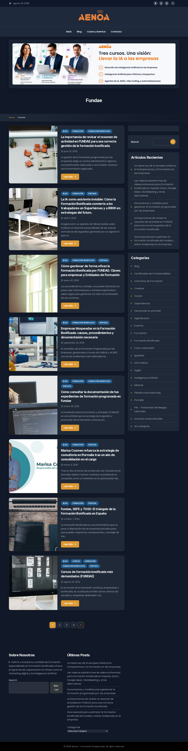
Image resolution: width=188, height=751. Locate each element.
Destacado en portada (147, 310)
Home (12, 117)
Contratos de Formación (148, 281)
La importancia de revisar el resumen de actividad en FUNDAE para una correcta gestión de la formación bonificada (89, 141)
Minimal (138, 385)
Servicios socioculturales (148, 418)
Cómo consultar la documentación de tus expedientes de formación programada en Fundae (91, 396)
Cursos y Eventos (96, 31)
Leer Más (68, 176)
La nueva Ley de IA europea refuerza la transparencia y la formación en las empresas (155, 169)
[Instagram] (166, 3)
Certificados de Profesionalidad (152, 273)
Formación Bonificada (99, 131)
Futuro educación (144, 348)
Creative (139, 288)
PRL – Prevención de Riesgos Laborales (150, 409)
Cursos (76, 561)
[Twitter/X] (161, 3)
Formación (78, 131)
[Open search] (173, 3)
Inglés (137, 370)
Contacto (116, 31)
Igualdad (139, 355)
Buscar (135, 141)
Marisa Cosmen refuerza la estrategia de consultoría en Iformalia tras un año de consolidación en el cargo (90, 455)
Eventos (138, 325)
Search (13, 680)
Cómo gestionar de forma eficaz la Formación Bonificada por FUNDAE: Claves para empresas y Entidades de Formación (91, 270)
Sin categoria (141, 426)
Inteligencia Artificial (146, 377)
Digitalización (141, 318)
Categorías (73, 727)
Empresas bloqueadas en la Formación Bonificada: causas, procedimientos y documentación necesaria (88, 333)
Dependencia (142, 303)
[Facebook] (155, 3)
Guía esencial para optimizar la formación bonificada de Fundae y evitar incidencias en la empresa (154, 240)
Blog (79, 31)
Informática (141, 363)
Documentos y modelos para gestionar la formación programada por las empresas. (155, 206)
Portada (92, 193)
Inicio (69, 31)
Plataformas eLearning (147, 392)
